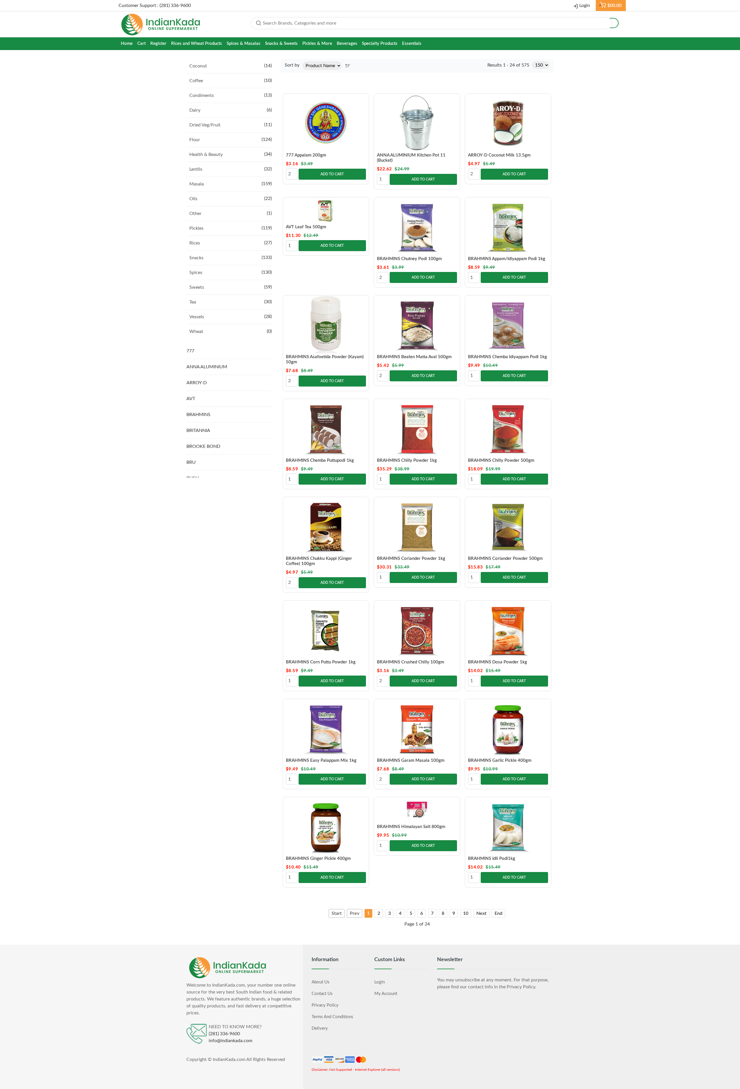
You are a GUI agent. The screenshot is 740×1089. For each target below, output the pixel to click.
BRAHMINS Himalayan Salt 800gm (411, 827)
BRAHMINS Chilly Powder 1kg (407, 460)
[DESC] (347, 66)
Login (584, 5)
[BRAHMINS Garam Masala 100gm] (417, 728)
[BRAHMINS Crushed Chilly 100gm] (417, 629)
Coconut (198, 66)
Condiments (201, 95)
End (498, 913)
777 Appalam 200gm (306, 155)
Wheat (196, 331)
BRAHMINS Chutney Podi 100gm (409, 259)
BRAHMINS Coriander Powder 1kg (411, 558)
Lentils (195, 169)
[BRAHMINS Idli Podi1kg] (508, 826)
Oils (193, 198)
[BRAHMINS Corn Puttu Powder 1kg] (326, 629)
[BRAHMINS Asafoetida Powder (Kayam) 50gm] (326, 324)
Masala (196, 184)
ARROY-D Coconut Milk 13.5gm (499, 155)
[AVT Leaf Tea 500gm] (326, 210)
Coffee (196, 80)
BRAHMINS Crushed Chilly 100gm (410, 662)
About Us (321, 982)
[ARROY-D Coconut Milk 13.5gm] (508, 123)
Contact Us (322, 993)
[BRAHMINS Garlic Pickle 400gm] (508, 728)
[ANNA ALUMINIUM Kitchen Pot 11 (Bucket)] (417, 123)
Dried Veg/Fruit (205, 125)
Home (127, 43)
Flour (194, 139)
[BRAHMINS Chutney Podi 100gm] (417, 226)
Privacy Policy (325, 1005)
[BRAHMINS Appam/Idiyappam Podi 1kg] (508, 226)
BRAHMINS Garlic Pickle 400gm (499, 760)
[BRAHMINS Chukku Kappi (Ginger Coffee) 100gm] (326, 526)
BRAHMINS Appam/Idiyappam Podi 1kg (506, 259)
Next (481, 913)
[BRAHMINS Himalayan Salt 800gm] (417, 810)
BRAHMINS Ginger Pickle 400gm (318, 858)
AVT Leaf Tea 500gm (306, 227)
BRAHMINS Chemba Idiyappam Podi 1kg (507, 357)
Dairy (194, 110)
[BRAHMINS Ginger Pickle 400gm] (326, 826)
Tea (192, 302)
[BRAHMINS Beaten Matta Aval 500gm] (417, 324)
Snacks (196, 257)
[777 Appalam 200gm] (326, 123)
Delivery (320, 1028)
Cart (141, 43)
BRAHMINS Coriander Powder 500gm (505, 558)
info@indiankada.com (230, 1041)
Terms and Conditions (332, 1017)
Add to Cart (332, 174)
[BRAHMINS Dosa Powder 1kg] (508, 629)
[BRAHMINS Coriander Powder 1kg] (417, 526)
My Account (385, 993)
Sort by (292, 65)
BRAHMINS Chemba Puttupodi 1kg (320, 460)
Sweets (196, 287)
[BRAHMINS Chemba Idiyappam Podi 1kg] (508, 324)
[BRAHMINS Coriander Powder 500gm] (508, 526)
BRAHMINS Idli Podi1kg (491, 858)
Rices (194, 243)
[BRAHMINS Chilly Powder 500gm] (508, 428)
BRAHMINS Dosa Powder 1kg (497, 662)
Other (195, 213)
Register (158, 43)
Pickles (196, 228)
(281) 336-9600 (224, 1034)
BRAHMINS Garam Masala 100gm (410, 760)
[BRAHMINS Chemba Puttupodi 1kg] (326, 428)
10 (465, 913)
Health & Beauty (206, 154)
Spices (195, 272)
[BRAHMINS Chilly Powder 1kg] (417, 428)
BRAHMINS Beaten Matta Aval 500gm (414, 357)
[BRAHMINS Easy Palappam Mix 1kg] (326, 728)
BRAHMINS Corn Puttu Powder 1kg (321, 662)
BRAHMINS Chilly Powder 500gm (501, 460)
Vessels (196, 316)
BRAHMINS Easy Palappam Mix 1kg (321, 760)
